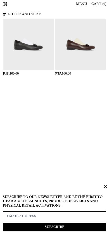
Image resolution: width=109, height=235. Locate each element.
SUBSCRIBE (54, 227)
